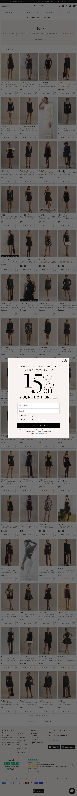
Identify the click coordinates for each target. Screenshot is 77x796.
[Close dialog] (65, 361)
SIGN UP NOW (38, 425)
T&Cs (45, 433)
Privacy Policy (38, 433)
